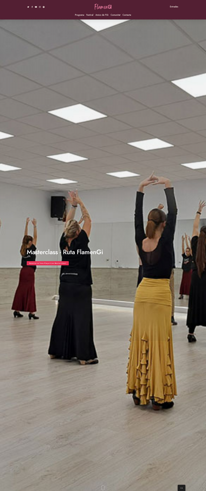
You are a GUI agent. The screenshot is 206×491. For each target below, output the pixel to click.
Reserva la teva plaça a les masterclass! (47, 263)
